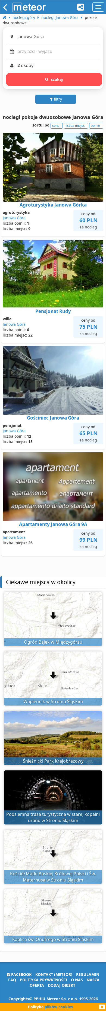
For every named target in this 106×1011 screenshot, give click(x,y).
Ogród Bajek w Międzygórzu (53, 642)
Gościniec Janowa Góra (53, 418)
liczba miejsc (75, 125)
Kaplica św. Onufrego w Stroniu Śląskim (53, 939)
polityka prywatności (43, 979)
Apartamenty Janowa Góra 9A (53, 524)
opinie (95, 125)
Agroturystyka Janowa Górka (53, 205)
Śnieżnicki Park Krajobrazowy (53, 761)
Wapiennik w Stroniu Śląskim (53, 701)
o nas (77, 979)
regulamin (87, 974)
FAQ (12, 979)
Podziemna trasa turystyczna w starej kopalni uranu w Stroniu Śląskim (53, 817)
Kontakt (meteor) (53, 974)
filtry (57, 99)
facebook (21, 974)
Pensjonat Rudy (53, 311)
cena (56, 125)
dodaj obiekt (61, 985)
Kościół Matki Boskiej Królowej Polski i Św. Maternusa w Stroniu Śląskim (53, 877)
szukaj (57, 79)
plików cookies (59, 1006)
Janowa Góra (14, 217)
